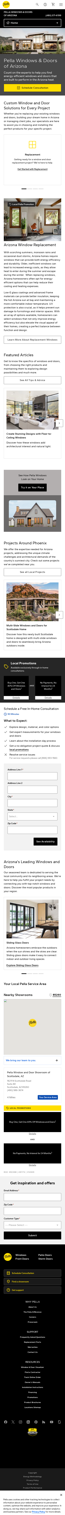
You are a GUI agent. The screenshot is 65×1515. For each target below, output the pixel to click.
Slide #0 (24, 188)
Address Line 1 (15, 769)
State (10, 810)
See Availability (45, 841)
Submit (32, 1235)
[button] (32, 1023)
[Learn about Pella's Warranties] (32, 1432)
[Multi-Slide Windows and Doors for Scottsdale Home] (32, 615)
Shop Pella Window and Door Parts (30, 1451)
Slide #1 (29, 188)
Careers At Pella (19, 1448)
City (9, 796)
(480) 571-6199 (53, 15)
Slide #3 (41, 188)
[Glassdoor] (59, 1421)
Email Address (11, 1190)
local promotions (19, 749)
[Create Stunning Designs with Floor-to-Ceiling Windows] (32, 423)
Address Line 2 (15, 783)
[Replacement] (32, 160)
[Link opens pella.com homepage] (8, 1256)
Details (16, 697)
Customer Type (11, 1218)
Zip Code (12, 823)
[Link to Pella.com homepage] (6, 4)
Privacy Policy (38, 1512)
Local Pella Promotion (21, 204)
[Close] (61, 1494)
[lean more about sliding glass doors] (32, 933)
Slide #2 (35, 188)
